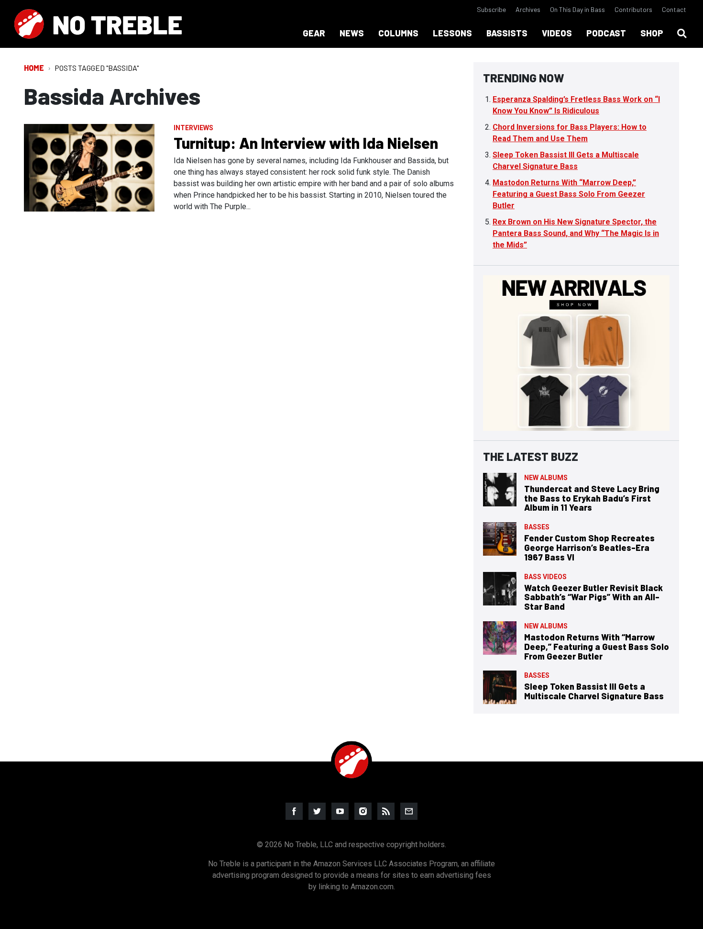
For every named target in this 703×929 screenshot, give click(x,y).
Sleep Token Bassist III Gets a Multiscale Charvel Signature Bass (594, 691)
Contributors (633, 9)
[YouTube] (340, 811)
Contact (674, 9)
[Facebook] (294, 811)
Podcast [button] (606, 33)
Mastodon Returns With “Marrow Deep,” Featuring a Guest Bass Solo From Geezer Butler (569, 194)
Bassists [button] (506, 33)
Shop (651, 33)
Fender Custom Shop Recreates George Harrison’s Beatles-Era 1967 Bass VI (589, 547)
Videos (557, 33)
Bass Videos (545, 577)
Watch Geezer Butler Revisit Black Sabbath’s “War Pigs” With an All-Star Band (593, 597)
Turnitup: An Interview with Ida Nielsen (306, 143)
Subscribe (491, 9)
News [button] (352, 33)
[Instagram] (363, 811)
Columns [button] (398, 33)
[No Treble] (98, 24)
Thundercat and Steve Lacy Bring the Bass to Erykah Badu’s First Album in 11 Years (591, 498)
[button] (681, 33)
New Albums (546, 477)
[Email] (408, 811)
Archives (528, 9)
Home (34, 67)
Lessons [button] (452, 33)
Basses (536, 527)
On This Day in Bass (577, 9)
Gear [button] (314, 33)
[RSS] (386, 811)
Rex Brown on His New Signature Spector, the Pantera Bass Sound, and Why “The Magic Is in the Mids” (576, 233)
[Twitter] (317, 811)
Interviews (193, 128)
